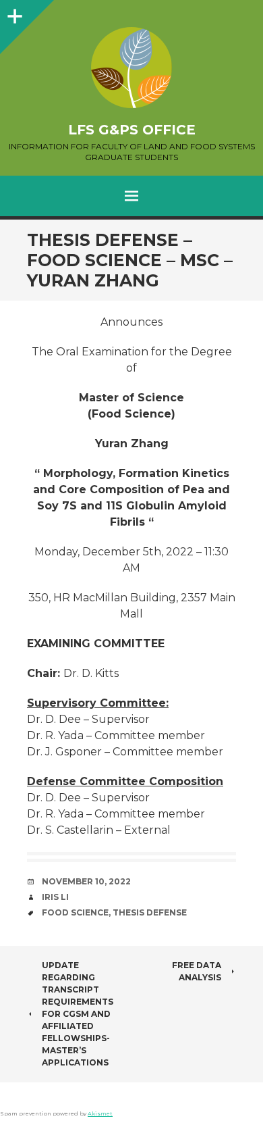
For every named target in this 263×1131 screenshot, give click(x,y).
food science (75, 912)
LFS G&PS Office (132, 130)
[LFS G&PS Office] (131, 67)
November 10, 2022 (86, 881)
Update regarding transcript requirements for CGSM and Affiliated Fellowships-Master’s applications (77, 1013)
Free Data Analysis (196, 971)
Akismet (100, 1113)
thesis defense (150, 912)
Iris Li (55, 897)
